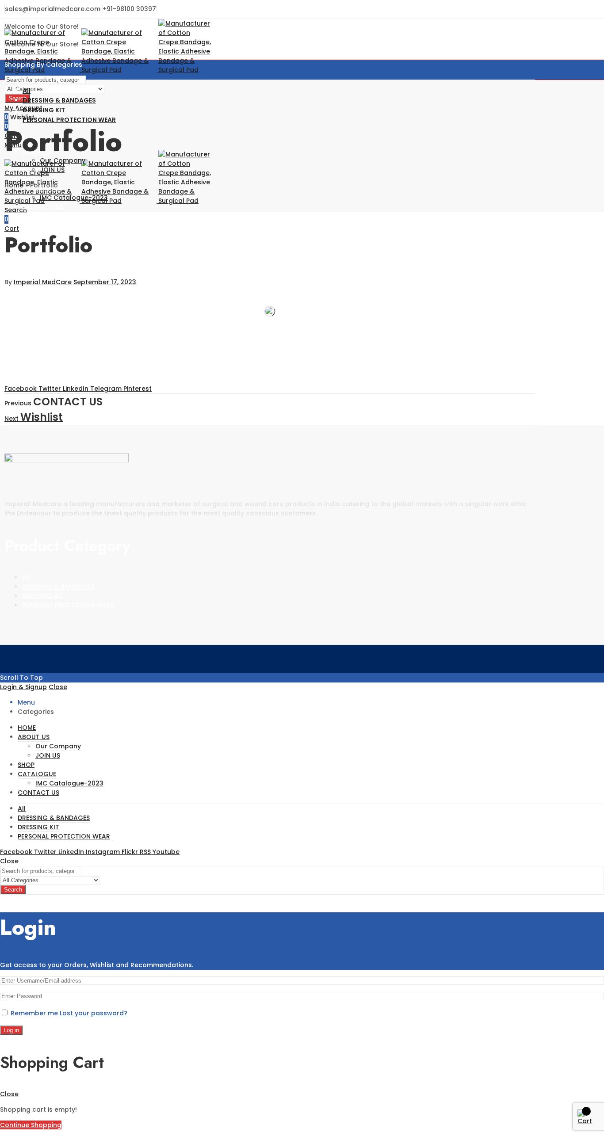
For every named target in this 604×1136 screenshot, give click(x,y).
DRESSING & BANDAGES (58, 586)
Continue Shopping (30, 1125)
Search (13, 889)
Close (58, 686)
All (26, 577)
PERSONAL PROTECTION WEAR (68, 605)
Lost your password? (93, 1013)
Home (13, 185)
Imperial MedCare (43, 282)
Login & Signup (23, 686)
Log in (11, 1030)
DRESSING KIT (43, 595)
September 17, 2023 (104, 282)
